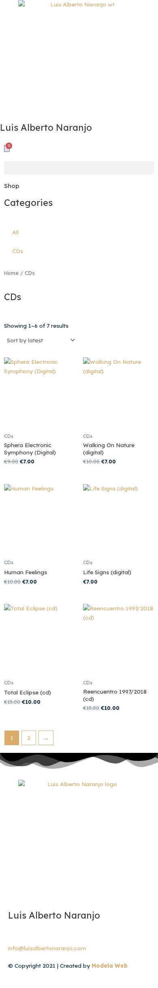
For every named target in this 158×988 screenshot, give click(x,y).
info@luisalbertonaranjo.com (47, 948)
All (15, 232)
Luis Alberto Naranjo (54, 915)
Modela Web (110, 965)
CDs (17, 250)
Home (11, 273)
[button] (79, 168)
